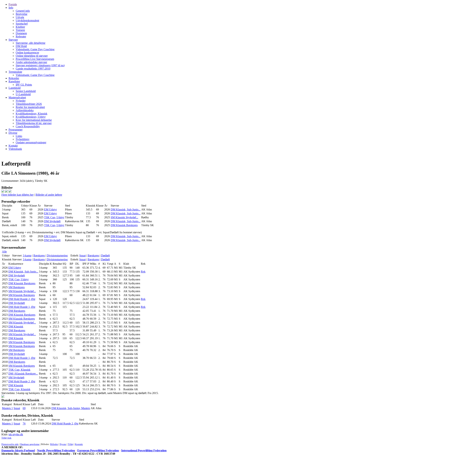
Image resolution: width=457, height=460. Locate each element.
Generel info (23, 10)
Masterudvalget (17, 97)
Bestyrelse (21, 14)
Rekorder (14, 78)
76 (24, 423)
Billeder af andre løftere (49, 194)
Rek (143, 271)
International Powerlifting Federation (144, 450)
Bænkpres (39, 255)
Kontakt (13, 145)
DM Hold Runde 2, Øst (21, 299)
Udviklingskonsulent (27, 20)
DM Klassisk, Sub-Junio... (125, 209)
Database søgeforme (29, 444)
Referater (21, 36)
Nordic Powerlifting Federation (56, 450)
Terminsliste (15, 71)
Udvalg (20, 17)
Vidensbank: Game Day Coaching (35, 49)
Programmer (15, 129)
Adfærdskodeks (25, 110)
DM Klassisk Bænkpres (124, 225)
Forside (13, 4)
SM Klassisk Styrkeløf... (124, 217)
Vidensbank (15, 148)
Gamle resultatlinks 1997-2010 (33, 68)
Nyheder (21, 100)
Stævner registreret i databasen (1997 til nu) (40, 65)
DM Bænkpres (16, 310)
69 (24, 408)
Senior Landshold (26, 91)
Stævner (13, 39)
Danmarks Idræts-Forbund (18, 450)
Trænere (20, 30)
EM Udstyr (50, 209)
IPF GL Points (24, 84)
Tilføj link (6, 437)
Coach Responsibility (28, 126)
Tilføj (70, 444)
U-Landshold (23, 94)
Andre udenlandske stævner (31, 62)
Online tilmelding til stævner (32, 55)
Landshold (15, 87)
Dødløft (105, 255)
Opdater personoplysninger (31, 142)
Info (11, 7)
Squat (82, 255)
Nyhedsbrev (22, 139)
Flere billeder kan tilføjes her (17, 194)
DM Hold (21, 46)
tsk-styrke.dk (16, 434)
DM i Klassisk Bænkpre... (23, 373)
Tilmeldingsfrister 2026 (29, 103)
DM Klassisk (15, 326)
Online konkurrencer (27, 52)
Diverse (13, 132)
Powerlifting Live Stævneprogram (35, 58)
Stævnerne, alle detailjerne (30, 42)
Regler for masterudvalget (30, 107)
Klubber (20, 26)
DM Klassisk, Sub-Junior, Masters (70, 408)
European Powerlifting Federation (98, 450)
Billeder (54, 444)
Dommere (21, 33)
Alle (4, 251)
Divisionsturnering (57, 255)
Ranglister (14, 81)
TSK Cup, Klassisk (19, 369)
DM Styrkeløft (52, 221)
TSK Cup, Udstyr (54, 217)
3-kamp (27, 255)
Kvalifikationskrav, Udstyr (31, 116)
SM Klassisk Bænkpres (21, 295)
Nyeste (63, 444)
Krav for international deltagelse (34, 119)
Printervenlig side (10, 444)
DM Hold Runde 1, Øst (21, 306)
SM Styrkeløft (16, 377)
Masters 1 (7, 408)
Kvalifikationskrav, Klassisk (31, 113)
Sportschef (22, 23)
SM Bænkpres (16, 287)
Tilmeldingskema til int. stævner (34, 123)
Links (19, 136)
